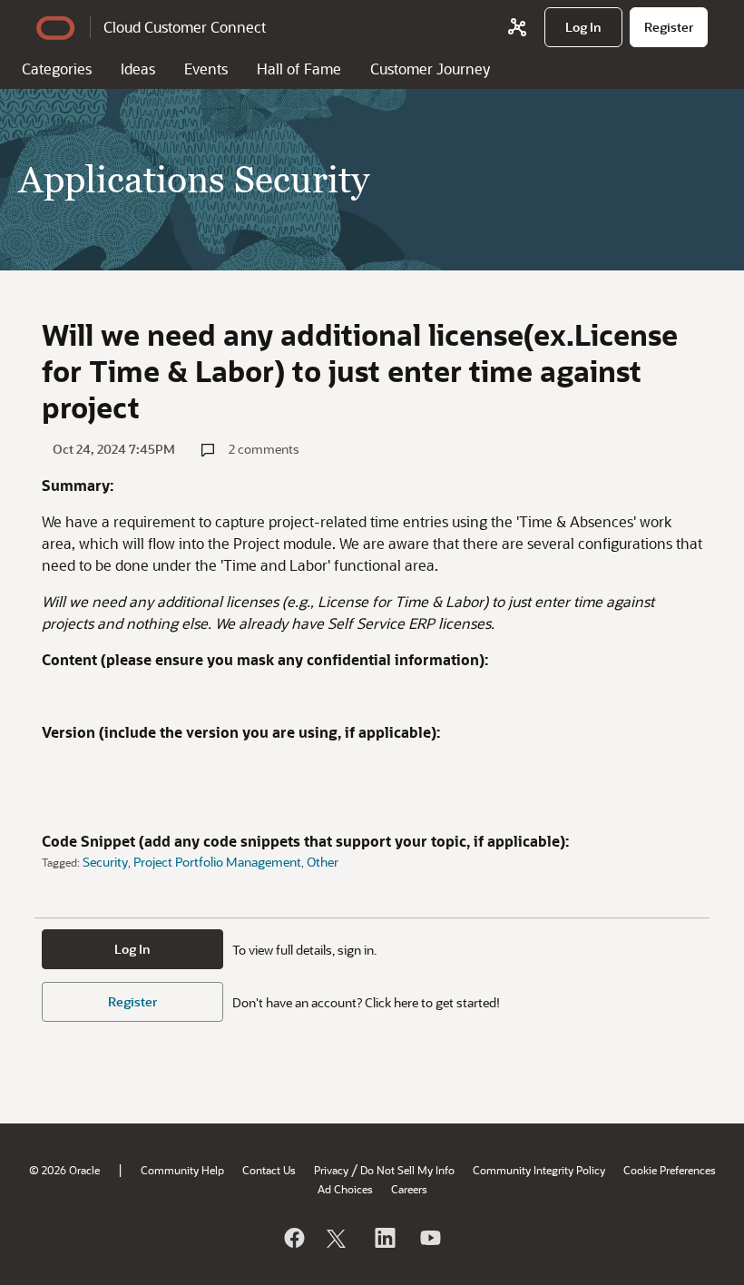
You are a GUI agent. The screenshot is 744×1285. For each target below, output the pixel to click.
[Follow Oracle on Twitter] (338, 1238)
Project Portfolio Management (217, 861)
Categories (57, 68)
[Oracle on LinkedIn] (384, 1238)
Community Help (182, 1169)
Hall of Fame (299, 68)
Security (105, 861)
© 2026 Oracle (64, 1169)
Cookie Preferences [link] (669, 1169)
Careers (409, 1189)
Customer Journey (430, 68)
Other (322, 861)
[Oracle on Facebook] (293, 1238)
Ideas (138, 68)
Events (206, 68)
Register (132, 1001)
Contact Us (269, 1169)
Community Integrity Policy (539, 1169)
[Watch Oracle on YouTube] (429, 1238)
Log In (132, 948)
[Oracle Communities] (517, 27)
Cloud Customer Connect (184, 26)
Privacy (331, 1169)
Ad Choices (345, 1189)
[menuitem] (583, 27)
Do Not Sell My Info (407, 1169)
